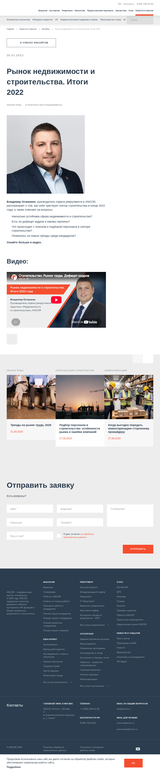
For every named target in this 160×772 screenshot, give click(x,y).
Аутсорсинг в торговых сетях (94, 657)
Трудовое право (51, 666)
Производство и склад (91, 653)
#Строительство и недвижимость (43, 105)
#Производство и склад (110, 20)
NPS (119, 592)
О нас (131, 11)
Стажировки (49, 592)
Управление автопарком (92, 648)
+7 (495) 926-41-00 (89, 709)
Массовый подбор (89, 610)
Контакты (129, 4)
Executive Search (88, 587)
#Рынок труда (14, 105)
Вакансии (42, 11)
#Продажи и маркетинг (42, 20)
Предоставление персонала (100, 11)
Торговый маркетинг (90, 670)
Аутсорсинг (54, 11)
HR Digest (122, 661)
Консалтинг (80, 11)
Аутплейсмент (50, 644)
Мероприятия (124, 652)
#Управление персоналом (18, 20)
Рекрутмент (67, 11)
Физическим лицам (53, 675)
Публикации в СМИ (126, 643)
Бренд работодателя (54, 649)
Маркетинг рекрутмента (92, 605)
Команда (121, 596)
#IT (56, 20)
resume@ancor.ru (126, 723)
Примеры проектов (126, 610)
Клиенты (121, 605)
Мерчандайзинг (88, 643)
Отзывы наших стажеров (55, 630)
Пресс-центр (123, 638)
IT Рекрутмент (87, 601)
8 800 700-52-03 (145, 4)
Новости (121, 647)
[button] (148, 358)
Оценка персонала (53, 661)
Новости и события (144, 11)
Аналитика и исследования (131, 657)
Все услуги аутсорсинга (92, 686)
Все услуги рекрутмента (92, 625)
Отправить (138, 549)
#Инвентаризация (115, 370)
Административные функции (94, 639)
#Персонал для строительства (75, 370)
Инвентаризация (88, 679)
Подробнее (14, 767)
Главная (10, 29)
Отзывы (121, 601)
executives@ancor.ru (127, 729)
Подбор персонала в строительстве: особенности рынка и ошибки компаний (79, 428)
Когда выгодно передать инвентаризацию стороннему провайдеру (128, 428)
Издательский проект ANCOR (132, 624)
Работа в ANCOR (52, 596)
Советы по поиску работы (56, 601)
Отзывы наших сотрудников (57, 618)
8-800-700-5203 (88, 723)
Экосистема (121, 11)
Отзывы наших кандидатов (57, 613)
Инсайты (46, 29)
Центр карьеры (51, 670)
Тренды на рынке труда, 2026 (30, 425)
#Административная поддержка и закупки (79, 20)
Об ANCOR (122, 587)
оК (133, 763)
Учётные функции (89, 674)
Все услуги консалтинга (55, 682)
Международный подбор (92, 592)
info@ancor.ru (124, 709)
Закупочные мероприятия (130, 619)
